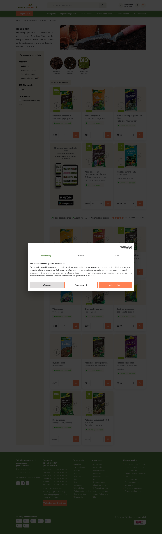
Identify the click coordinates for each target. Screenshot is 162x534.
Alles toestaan (115, 285)
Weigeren (47, 285)
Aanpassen (79, 285)
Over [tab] (117, 256)
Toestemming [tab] (45, 256)
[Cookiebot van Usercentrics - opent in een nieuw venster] (121, 247)
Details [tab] (81, 256)
